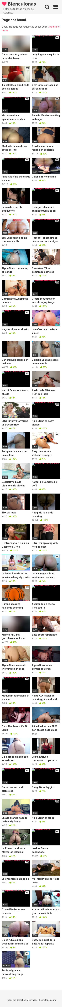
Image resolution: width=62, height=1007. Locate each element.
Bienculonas (21, 3)
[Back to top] (55, 1000)
